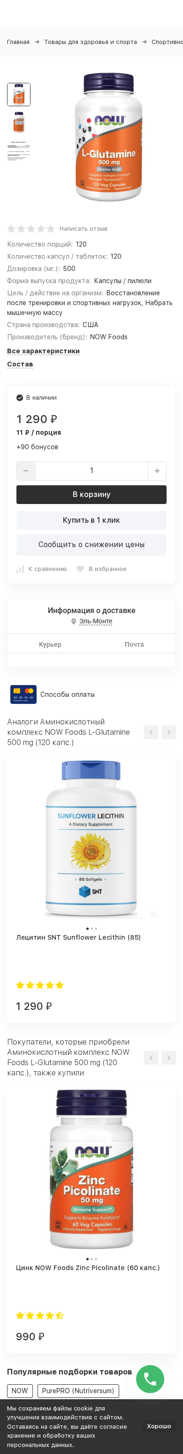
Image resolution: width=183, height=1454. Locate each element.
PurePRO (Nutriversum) (78, 1391)
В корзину (92, 494)
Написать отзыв (83, 228)
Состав (20, 364)
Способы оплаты (67, 694)
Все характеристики (43, 351)
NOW (20, 1391)
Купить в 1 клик (91, 520)
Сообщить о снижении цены (91, 544)
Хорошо (159, 1426)
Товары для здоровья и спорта (90, 41)
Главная (18, 41)
